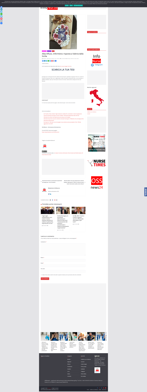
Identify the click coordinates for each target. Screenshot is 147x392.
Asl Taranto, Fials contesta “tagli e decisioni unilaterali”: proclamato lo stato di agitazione (63, 113)
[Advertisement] (63, 91)
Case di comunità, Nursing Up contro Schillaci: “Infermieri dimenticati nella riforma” (61, 115)
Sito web (43, 268)
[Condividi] (1, 23)
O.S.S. (68, 371)
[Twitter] (1, 16)
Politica (68, 364)
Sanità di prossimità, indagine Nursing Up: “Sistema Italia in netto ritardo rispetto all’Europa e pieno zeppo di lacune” (69, 346)
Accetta (66, 5)
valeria (77, 58)
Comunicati (44, 51)
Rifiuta (71, 5)
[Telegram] (1, 12)
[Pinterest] (1, 18)
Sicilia (75, 58)
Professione (69, 366)
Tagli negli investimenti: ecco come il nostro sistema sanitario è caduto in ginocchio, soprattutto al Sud (47, 219)
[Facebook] (1, 7)
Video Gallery (83, 373)
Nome (42, 257)
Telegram (83, 371)
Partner (100, 389)
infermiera (72, 58)
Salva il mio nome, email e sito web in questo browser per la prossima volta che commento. (61, 274)
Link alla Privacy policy (78, 5)
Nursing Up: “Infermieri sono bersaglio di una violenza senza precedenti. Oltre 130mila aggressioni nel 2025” (41, 346)
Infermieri (49, 51)
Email (42, 263)
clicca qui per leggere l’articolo (65, 66)
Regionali (69, 361)
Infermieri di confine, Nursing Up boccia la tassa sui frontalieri (57, 117)
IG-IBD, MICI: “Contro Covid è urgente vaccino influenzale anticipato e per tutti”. (78, 219)
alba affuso (68, 58)
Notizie (68, 359)
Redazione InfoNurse (51, 58)
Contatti (88, 113)
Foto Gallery (83, 376)
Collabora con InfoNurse (91, 111)
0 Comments (63, 58)
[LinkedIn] (1, 9)
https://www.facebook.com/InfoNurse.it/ (50, 132)
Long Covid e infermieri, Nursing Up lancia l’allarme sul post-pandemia (60, 345)
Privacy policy (83, 366)
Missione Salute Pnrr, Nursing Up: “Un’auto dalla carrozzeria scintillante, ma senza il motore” (78, 345)
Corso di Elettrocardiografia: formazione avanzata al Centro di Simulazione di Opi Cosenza (97, 345)
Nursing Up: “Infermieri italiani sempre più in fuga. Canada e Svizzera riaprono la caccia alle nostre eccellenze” (50, 346)
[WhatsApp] (1, 14)
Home (88, 389)
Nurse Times (104, 389)
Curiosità (69, 376)
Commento (43, 242)
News (53, 51)
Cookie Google (84, 364)
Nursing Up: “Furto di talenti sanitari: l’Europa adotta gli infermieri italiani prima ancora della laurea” (88, 346)
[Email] (1, 21)
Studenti (69, 369)
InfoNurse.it (47, 380)
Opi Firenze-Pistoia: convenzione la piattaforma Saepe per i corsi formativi (52, 181)
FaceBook (83, 369)
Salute (68, 373)
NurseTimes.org (71, 380)
